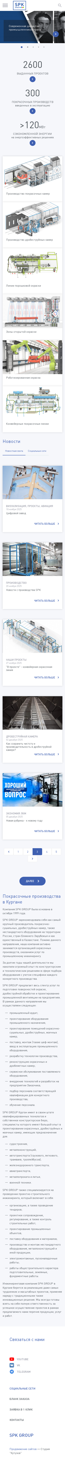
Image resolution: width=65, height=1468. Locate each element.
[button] (22, 47)
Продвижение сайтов (23, 1449)
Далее (30, 880)
